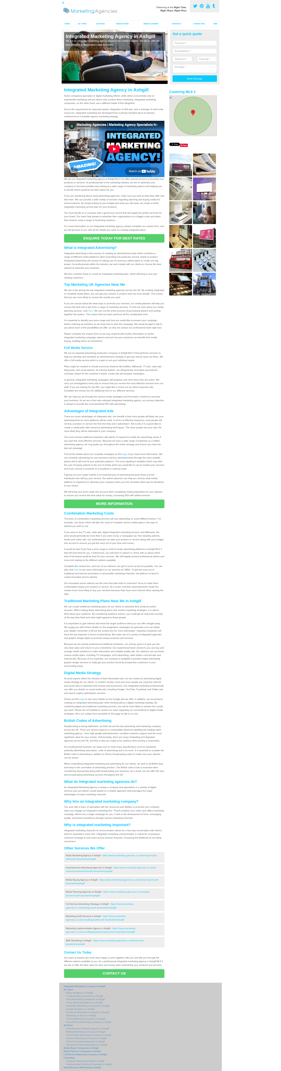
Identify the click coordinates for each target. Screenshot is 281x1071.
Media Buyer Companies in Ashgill (81, 1048)
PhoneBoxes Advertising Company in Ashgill (88, 1022)
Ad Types (82, 24)
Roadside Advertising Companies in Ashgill (88, 1005)
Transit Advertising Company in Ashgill (85, 1018)
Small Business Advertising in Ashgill (82, 1067)
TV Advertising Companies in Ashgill (84, 996)
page (124, 454)
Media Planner (151, 24)
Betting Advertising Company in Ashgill (85, 1031)
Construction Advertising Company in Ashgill (88, 1035)
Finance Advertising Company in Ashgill (86, 1038)
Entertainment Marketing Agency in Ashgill (87, 1028)
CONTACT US (114, 973)
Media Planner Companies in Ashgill (82, 1051)
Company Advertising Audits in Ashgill (85, 1061)
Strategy (176, 24)
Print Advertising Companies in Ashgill (85, 999)
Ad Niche (100, 24)
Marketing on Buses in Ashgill (81, 1015)
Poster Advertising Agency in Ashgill (84, 1002)
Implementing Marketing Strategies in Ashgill (89, 1064)
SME (215, 24)
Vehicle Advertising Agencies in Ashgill (85, 1041)
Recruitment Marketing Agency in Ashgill (86, 1044)
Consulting (199, 24)
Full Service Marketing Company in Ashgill (85, 1054)
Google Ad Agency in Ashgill (80, 1009)
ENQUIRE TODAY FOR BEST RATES (114, 238)
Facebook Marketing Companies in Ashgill (87, 1012)
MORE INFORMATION (114, 504)
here (90, 310)
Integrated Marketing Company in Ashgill (84, 986)
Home (67, 24)
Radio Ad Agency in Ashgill (79, 992)
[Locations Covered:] (63, 3)
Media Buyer (122, 24)
